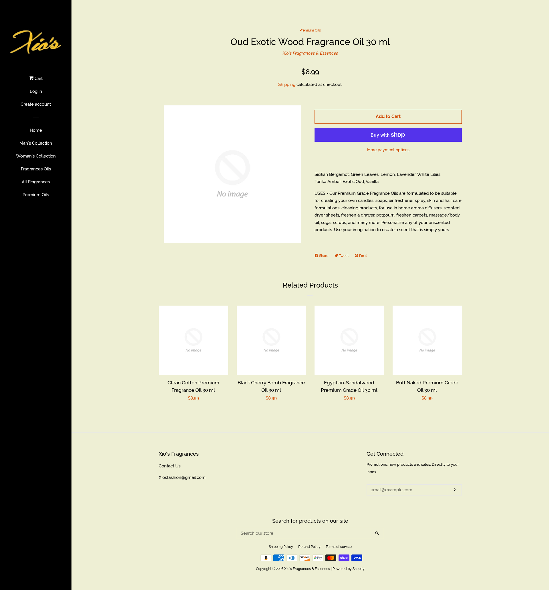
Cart (38, 78)
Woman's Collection (36, 156)
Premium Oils (36, 194)
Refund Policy (309, 547)
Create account (36, 104)
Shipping (286, 84)
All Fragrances (36, 181)
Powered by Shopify (349, 569)
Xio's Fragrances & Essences (310, 53)
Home (36, 130)
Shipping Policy (281, 547)
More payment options (388, 150)
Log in (36, 91)
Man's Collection (35, 143)
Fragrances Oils (36, 169)
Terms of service (339, 547)
